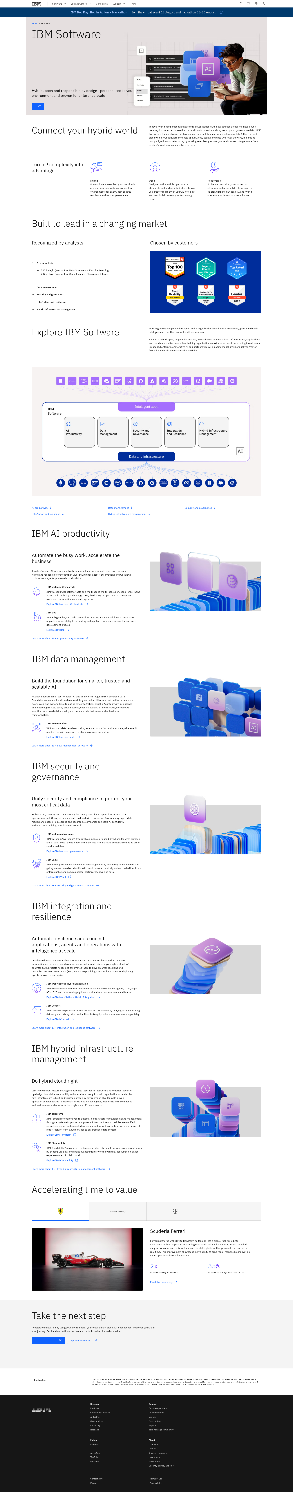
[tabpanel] (146, 1256)
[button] (256, 3)
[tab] (60, 1211)
